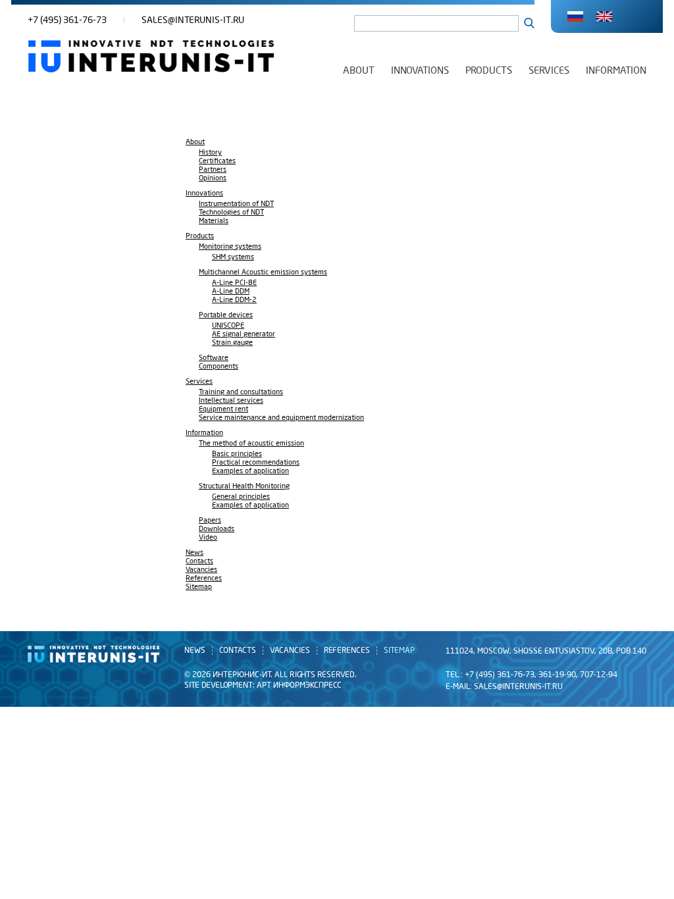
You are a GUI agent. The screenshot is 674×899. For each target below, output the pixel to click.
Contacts (199, 561)
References (204, 578)
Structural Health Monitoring (244, 486)
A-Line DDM (230, 291)
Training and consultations (241, 392)
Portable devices (226, 315)
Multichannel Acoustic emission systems (263, 272)
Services (549, 70)
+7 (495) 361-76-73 (67, 20)
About (359, 70)
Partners (212, 170)
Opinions (212, 178)
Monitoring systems (230, 247)
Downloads (216, 529)
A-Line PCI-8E (234, 283)
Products (488, 70)
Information (616, 70)
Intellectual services (231, 401)
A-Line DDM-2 (234, 300)
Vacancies (201, 570)
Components (218, 367)
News (194, 553)
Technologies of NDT (231, 213)
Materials (213, 221)
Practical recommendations (255, 463)
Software (213, 358)
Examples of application (250, 471)
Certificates (217, 161)
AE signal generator (243, 334)
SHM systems (233, 257)
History (210, 153)
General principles (241, 497)
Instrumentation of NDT (236, 204)
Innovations (420, 70)
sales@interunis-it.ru (193, 20)
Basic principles (237, 454)
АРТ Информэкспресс (299, 685)
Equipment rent (223, 409)
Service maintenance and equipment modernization (281, 418)
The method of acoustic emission (251, 444)
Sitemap (199, 587)
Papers (210, 521)
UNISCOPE (228, 326)
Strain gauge (232, 343)
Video (208, 538)
